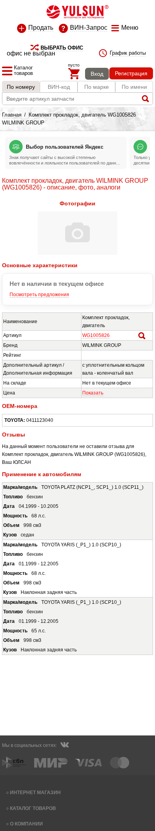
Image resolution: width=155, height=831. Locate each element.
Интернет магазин (35, 792)
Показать (92, 393)
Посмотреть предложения (39, 294)
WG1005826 (96, 335)
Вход (97, 74)
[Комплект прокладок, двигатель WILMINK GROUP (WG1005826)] (77, 253)
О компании (26, 823)
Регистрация (131, 73)
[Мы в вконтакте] (64, 745)
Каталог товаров (33, 808)
